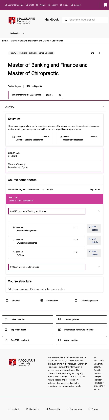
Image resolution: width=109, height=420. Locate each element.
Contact (77, 5)
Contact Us (34, 409)
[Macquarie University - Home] (21, 21)
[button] (46, 229)
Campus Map (76, 409)
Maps (65, 5)
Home (5, 41)
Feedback (15, 409)
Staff (31, 5)
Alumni (43, 5)
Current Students (15, 5)
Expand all (95, 189)
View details (94, 228)
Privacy (95, 409)
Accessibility (54, 409)
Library (55, 5)
